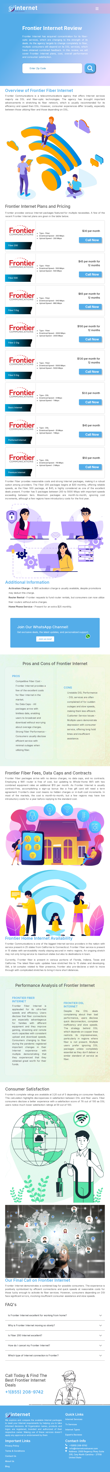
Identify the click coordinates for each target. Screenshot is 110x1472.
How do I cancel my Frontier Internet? (29, 1345)
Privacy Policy (12, 1446)
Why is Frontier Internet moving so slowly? (31, 1325)
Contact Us (10, 1456)
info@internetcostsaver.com (83, 1448)
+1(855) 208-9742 (24, 1392)
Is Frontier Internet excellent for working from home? (37, 1315)
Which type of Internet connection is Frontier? (33, 1355)
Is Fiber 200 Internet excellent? (25, 1335)
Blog (7, 1466)
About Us (9, 1461)
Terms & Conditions (15, 1451)
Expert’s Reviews (73, 1434)
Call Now (92, 240)
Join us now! (45, 639)
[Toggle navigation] (97, 8)
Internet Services (73, 1419)
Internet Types (72, 1429)
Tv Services (71, 1424)
